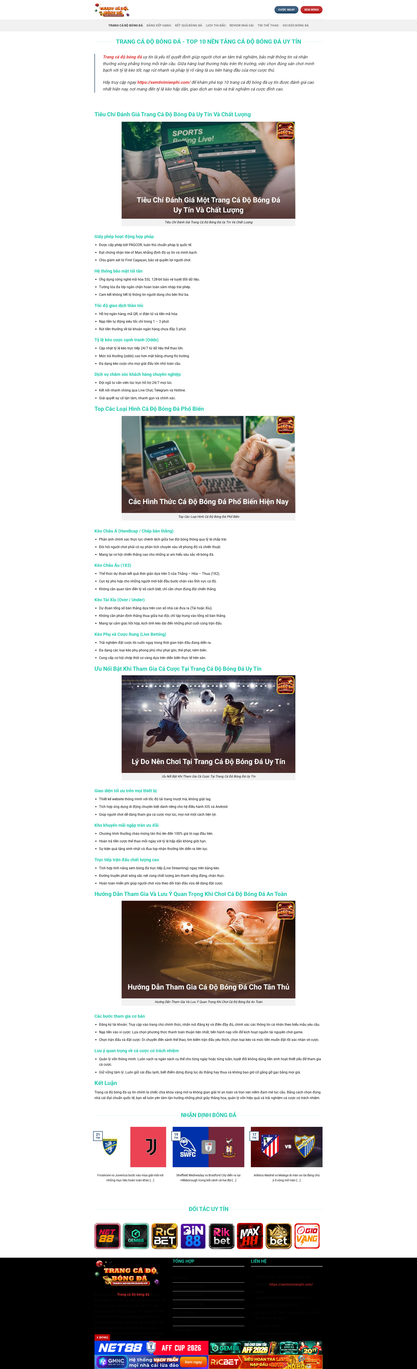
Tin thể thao (268, 25)
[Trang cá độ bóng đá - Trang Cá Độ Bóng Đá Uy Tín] (113, 10)
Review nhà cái (242, 25)
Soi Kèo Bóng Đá (296, 25)
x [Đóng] (102, 1337)
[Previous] (93, 1162)
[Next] (323, 1162)
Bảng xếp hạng (159, 25)
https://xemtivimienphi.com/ (291, 1284)
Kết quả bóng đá (188, 25)
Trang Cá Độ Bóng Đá (125, 25)
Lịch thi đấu (215, 25)
